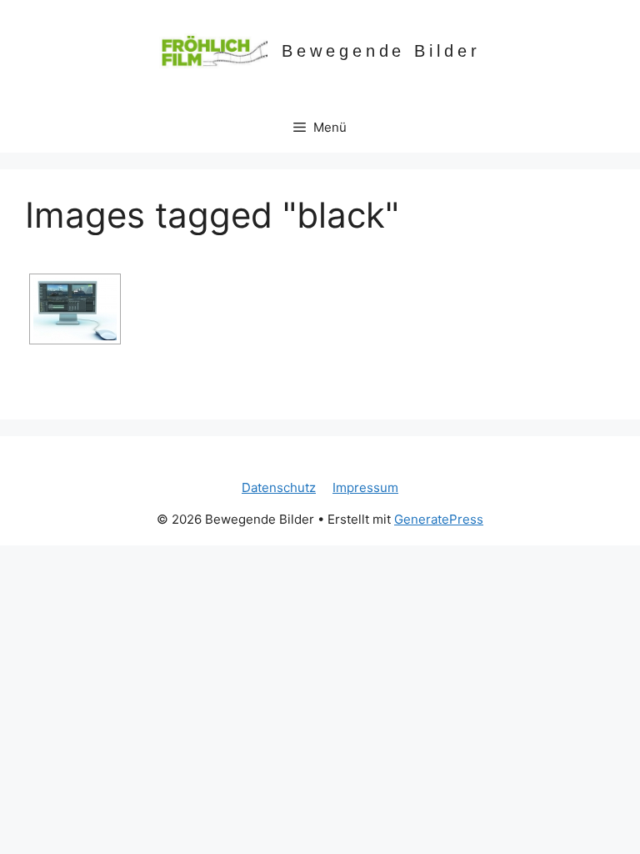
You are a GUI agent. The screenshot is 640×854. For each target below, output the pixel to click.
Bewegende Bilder (381, 51)
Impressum (365, 487)
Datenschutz (279, 487)
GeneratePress (438, 519)
